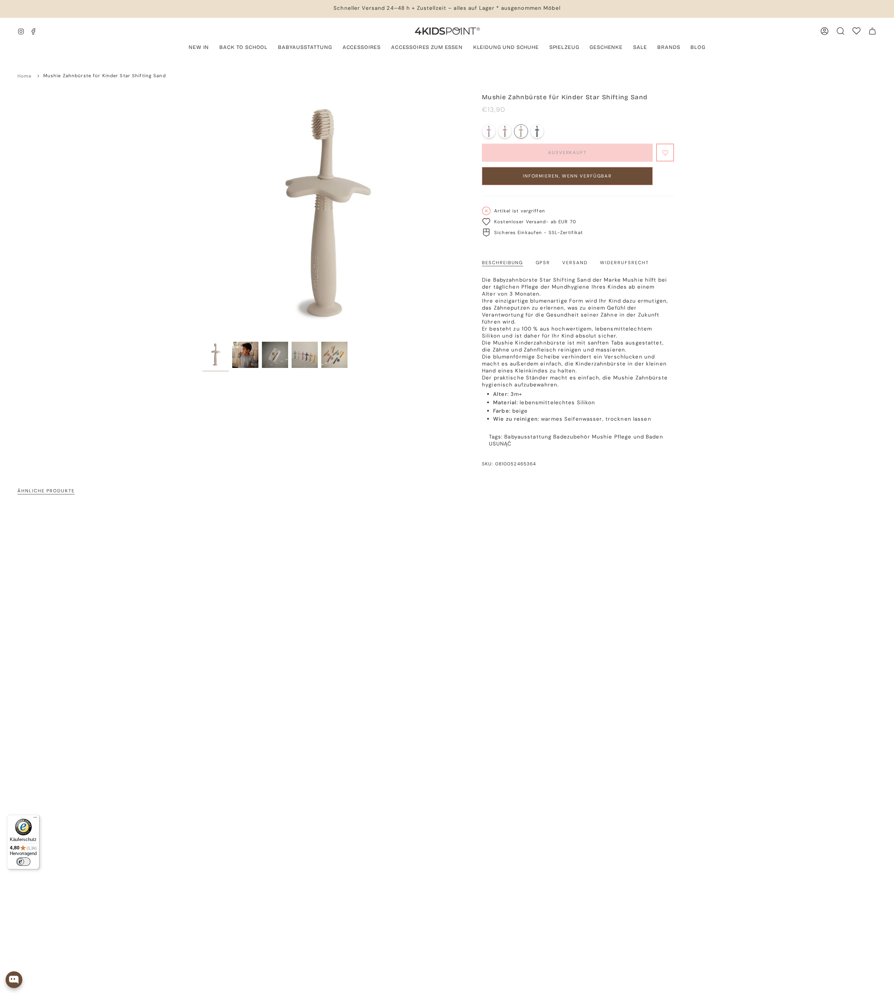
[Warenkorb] (872, 31)
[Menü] (35, 819)
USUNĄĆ (500, 443)
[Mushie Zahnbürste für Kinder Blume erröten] (505, 131)
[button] (305, 48)
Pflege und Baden (638, 436)
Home (24, 76)
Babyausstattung (527, 436)
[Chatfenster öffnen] (14, 979)
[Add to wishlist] (665, 152)
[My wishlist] (856, 31)
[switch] (23, 861)
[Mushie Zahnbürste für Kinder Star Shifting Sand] (521, 131)
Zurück (203, 216)
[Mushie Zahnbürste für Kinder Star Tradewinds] (537, 131)
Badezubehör (571, 436)
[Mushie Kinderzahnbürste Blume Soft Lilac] (489, 131)
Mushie (602, 436)
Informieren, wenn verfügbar (567, 176)
